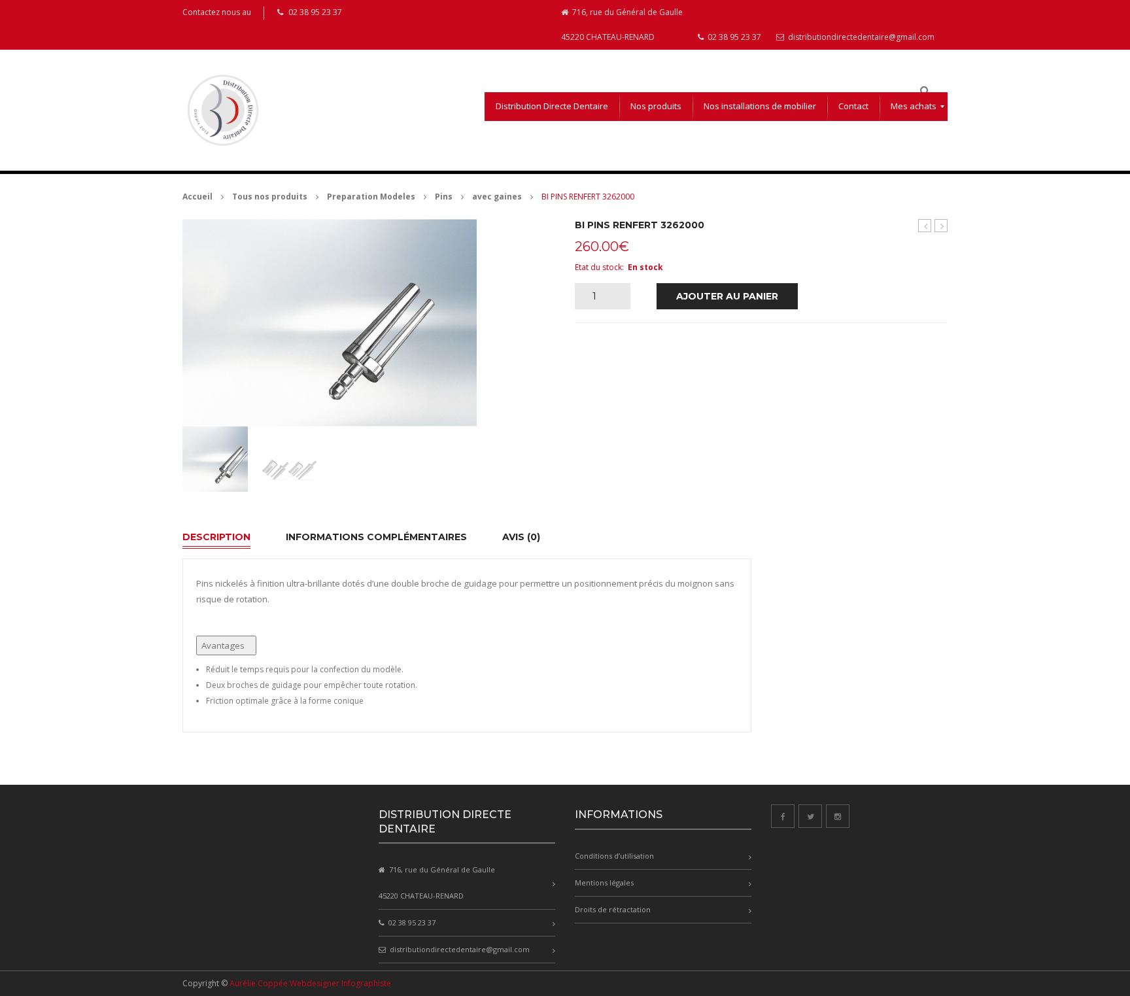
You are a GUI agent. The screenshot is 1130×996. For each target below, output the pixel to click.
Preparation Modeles (371, 196)
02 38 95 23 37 (733, 37)
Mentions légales (604, 882)
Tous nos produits (269, 196)
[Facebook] (783, 816)
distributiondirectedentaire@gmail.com (860, 37)
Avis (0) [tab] (521, 537)
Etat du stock (598, 267)
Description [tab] (216, 537)
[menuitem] (552, 106)
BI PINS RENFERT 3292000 (941, 226)
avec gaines (497, 196)
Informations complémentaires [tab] (376, 537)
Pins (444, 196)
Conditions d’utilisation (614, 856)
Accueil (197, 196)
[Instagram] (837, 816)
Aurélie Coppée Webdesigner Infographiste (310, 983)
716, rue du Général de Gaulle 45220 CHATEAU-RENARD (622, 25)
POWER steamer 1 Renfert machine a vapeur (925, 226)
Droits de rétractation (613, 909)
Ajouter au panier (727, 296)
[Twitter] (810, 816)
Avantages (223, 645)
